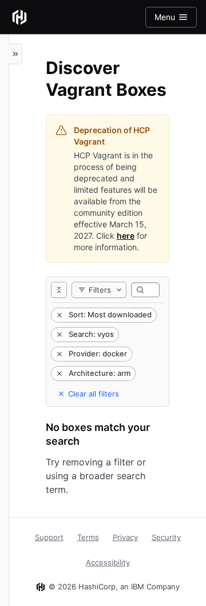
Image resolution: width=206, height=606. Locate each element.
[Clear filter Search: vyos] (58, 334)
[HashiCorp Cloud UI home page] (19, 17)
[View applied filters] (59, 290)
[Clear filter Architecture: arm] (58, 373)
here (125, 235)
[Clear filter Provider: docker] (58, 354)
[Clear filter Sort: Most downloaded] (58, 315)
